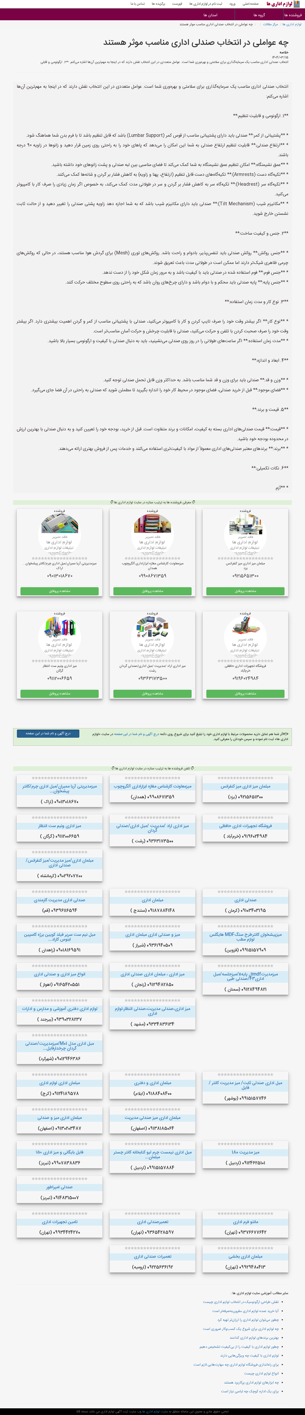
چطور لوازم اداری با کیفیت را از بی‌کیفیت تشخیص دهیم (239, 1347)
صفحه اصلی (251, 4)
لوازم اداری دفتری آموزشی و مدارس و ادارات (59, 1009)
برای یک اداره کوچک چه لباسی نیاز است (250, 1391)
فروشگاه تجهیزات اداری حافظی (245, 826)
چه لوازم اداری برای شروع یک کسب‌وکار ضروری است (241, 1329)
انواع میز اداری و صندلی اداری (59, 974)
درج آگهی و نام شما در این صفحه (136, 734)
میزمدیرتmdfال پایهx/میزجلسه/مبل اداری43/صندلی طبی (245, 977)
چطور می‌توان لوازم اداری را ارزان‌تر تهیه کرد (248, 1320)
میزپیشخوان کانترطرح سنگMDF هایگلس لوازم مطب (245, 937)
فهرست (177, 4)
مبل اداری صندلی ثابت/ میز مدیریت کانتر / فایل (245, 1085)
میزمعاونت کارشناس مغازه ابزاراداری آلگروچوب (152, 786)
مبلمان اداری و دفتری (152, 1083)
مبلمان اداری (152, 900)
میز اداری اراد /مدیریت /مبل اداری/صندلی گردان (152, 828)
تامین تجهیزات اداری (59, 1222)
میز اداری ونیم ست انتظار (59, 826)
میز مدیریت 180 (245, 1152)
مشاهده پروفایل (245, 591)
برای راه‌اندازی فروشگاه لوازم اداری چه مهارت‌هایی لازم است (236, 1365)
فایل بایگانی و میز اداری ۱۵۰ (59, 1152)
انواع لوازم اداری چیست (261, 1374)
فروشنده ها (294, 15)
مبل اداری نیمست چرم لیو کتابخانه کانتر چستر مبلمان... (153, 1155)
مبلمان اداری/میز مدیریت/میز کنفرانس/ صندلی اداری (59, 863)
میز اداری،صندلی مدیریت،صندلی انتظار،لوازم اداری (152, 1011)
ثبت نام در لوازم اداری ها (205, 4)
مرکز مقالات (270, 24)
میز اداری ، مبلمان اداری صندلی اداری (152, 974)
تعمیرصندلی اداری (152, 1222)
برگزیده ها (158, 4)
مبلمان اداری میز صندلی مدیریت (152, 1118)
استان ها (210, 15)
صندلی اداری (245, 900)
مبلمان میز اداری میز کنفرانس (245, 786)
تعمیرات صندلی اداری (152, 1256)
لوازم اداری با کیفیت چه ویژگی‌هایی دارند (249, 1356)
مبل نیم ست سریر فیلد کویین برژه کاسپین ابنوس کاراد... (59, 937)
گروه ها (259, 15)
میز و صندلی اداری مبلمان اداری (152, 934)
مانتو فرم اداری (245, 1222)
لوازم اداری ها (292, 24)
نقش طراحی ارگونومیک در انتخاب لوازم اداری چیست (241, 1302)
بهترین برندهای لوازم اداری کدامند (254, 1338)
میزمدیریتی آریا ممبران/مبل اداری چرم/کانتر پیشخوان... (60, 789)
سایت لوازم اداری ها (154, 1411)
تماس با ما (138, 4)
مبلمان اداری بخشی (245, 1256)
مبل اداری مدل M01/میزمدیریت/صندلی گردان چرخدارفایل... (59, 1046)
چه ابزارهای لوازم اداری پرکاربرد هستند (251, 1383)
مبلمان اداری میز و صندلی (59, 1118)
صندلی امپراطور (59, 1187)
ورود (232, 4)
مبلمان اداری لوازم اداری (59, 1083)
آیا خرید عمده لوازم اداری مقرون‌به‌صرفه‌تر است (245, 1311)
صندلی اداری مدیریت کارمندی (59, 900)
